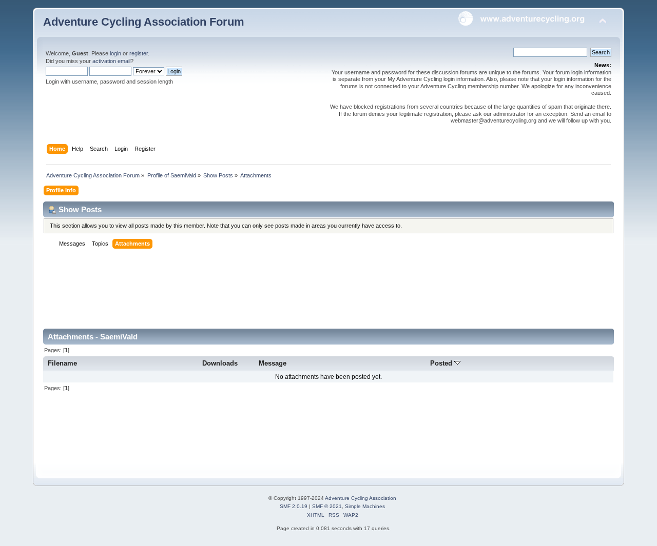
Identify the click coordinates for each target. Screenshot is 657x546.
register (138, 53)
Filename (62, 363)
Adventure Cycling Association (360, 498)
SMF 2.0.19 (293, 506)
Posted (442, 363)
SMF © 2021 (327, 506)
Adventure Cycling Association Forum (143, 21)
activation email (111, 61)
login (115, 53)
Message (272, 363)
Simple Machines (365, 506)
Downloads (220, 363)
